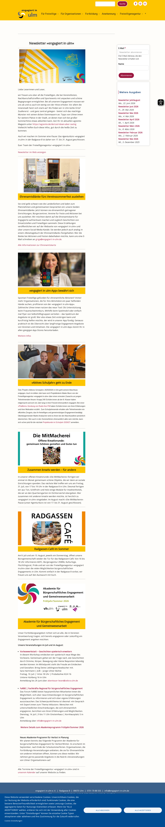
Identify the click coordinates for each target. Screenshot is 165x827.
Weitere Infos (24, 335)
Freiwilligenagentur (130, 13)
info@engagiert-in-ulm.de (49, 720)
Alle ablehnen (102, 810)
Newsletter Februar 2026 (130, 132)
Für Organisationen (71, 13)
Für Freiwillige (48, 13)
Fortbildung (91, 13)
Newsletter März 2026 (129, 126)
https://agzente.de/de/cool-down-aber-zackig (54, 124)
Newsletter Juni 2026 (128, 106)
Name (121, 64)
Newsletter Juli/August (129, 100)
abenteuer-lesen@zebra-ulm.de (63, 680)
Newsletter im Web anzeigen (32, 152)
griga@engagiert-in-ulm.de (49, 239)
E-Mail (121, 48)
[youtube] (145, 4)
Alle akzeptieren (143, 810)
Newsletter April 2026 (128, 119)
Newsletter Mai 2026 (128, 113)
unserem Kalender (27, 772)
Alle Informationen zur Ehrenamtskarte (37, 245)
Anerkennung (109, 13)
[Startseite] (27, 13)
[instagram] (140, 4)
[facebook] (136, 4)
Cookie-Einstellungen (13, 821)
